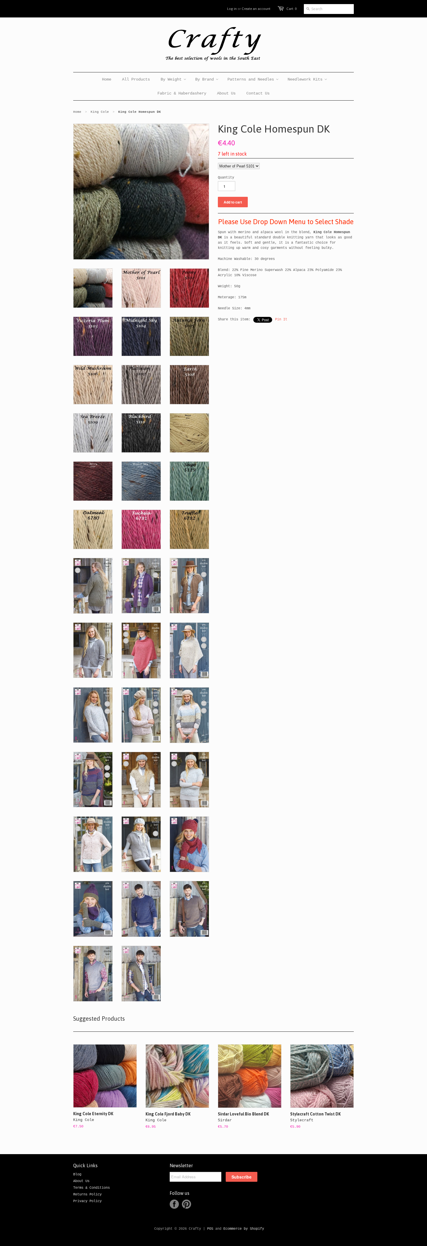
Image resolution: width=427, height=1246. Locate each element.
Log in (232, 9)
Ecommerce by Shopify (243, 1229)
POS (210, 1229)
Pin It (281, 319)
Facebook (174, 1204)
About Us (81, 1181)
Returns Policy (87, 1195)
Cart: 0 (291, 9)
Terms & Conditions (91, 1188)
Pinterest (186, 1204)
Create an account (256, 9)
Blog (77, 1174)
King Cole (100, 112)
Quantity (226, 178)
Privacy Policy (87, 1201)
